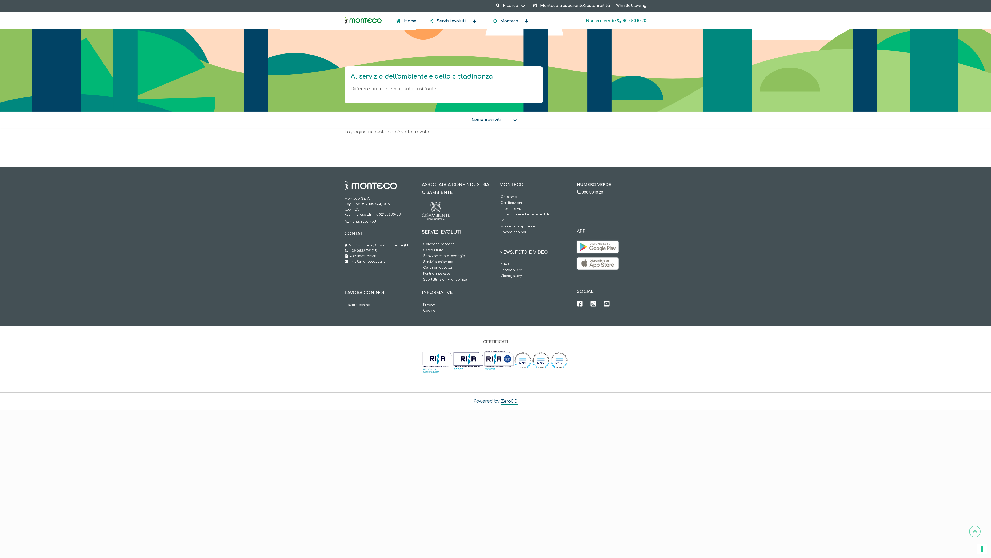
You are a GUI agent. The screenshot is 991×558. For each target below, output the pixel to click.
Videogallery (511, 276)
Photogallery (511, 270)
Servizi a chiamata (438, 262)
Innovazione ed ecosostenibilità (526, 214)
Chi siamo (509, 197)
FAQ (504, 220)
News (505, 264)
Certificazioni (511, 203)
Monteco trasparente (518, 226)
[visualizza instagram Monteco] (593, 304)
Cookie (429, 310)
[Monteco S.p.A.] (363, 16)
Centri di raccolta (437, 267)
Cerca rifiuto (433, 250)
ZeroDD (509, 401)
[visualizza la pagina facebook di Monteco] (580, 304)
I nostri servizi (511, 209)
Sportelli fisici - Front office (445, 279)
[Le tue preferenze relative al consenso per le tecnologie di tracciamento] (982, 549)
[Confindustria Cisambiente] (436, 205)
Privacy (429, 304)
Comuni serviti (486, 120)
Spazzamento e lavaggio (444, 256)
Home (409, 21)
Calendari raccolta (439, 244)
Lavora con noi (358, 305)
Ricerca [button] (510, 6)
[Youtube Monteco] (607, 304)
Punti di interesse (436, 273)
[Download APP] (598, 244)
